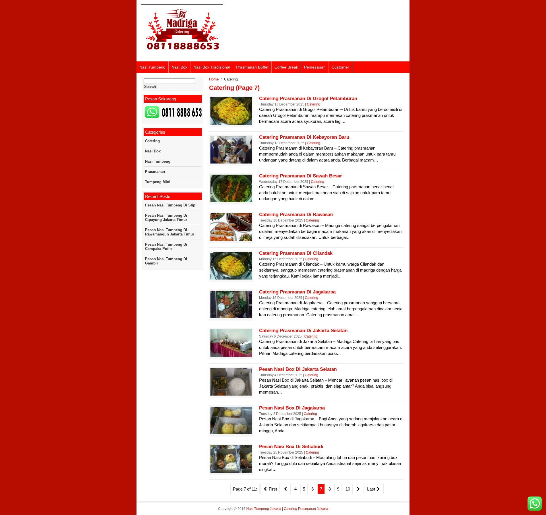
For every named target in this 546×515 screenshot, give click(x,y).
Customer (340, 67)
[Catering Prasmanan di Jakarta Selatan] (231, 355)
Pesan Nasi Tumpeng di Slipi (171, 205)
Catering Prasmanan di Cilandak (295, 253)
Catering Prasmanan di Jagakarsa (297, 292)
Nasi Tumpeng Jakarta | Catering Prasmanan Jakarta (287, 509)
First (272, 489)
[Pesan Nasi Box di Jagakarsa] (231, 432)
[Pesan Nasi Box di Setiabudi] (231, 471)
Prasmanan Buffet (252, 67)
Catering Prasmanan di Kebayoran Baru (304, 137)
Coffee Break (286, 67)
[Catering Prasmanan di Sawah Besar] (231, 200)
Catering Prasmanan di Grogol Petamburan (308, 98)
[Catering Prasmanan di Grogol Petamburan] (231, 123)
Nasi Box (179, 67)
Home (214, 79)
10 (348, 489)
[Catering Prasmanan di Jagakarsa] (231, 316)
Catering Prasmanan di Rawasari (296, 214)
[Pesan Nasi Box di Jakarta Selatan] (231, 394)
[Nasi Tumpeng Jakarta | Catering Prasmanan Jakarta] (182, 53)
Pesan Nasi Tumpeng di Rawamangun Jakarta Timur (169, 232)
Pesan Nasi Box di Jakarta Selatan (298, 369)
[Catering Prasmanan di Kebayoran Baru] (231, 162)
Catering (313, 104)
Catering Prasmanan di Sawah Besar (300, 176)
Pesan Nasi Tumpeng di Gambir (166, 261)
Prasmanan (155, 171)
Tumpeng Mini (157, 182)
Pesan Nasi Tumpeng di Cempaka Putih (166, 246)
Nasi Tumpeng (152, 67)
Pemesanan (315, 67)
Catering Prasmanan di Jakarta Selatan (303, 330)
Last (371, 489)
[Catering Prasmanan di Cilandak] (231, 278)
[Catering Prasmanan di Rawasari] (231, 239)
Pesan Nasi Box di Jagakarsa (292, 408)
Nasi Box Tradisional (211, 67)
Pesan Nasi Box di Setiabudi (291, 446)
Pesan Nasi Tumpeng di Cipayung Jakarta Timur (166, 217)
